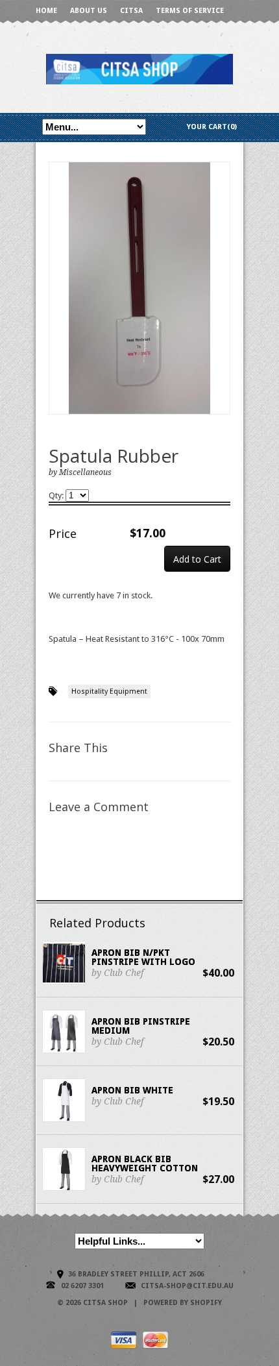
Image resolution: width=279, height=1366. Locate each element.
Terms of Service (190, 10)
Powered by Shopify (182, 1303)
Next (221, 301)
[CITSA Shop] (139, 68)
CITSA (131, 10)
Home (46, 10)
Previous (59, 301)
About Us (88, 10)
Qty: (57, 495)
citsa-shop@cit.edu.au (187, 1286)
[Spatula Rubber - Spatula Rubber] (139, 288)
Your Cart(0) (212, 127)
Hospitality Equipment (109, 691)
